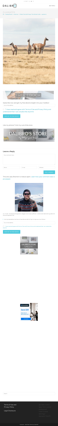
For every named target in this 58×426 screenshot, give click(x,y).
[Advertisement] (29, 267)
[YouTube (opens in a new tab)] (31, 1)
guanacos (44, 14)
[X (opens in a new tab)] (24, 1)
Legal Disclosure (10, 411)
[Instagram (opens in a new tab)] (29, 1)
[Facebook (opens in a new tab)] (26, 1)
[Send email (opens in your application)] (33, 1)
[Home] (3, 14)
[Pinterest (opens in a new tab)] (28, 1)
